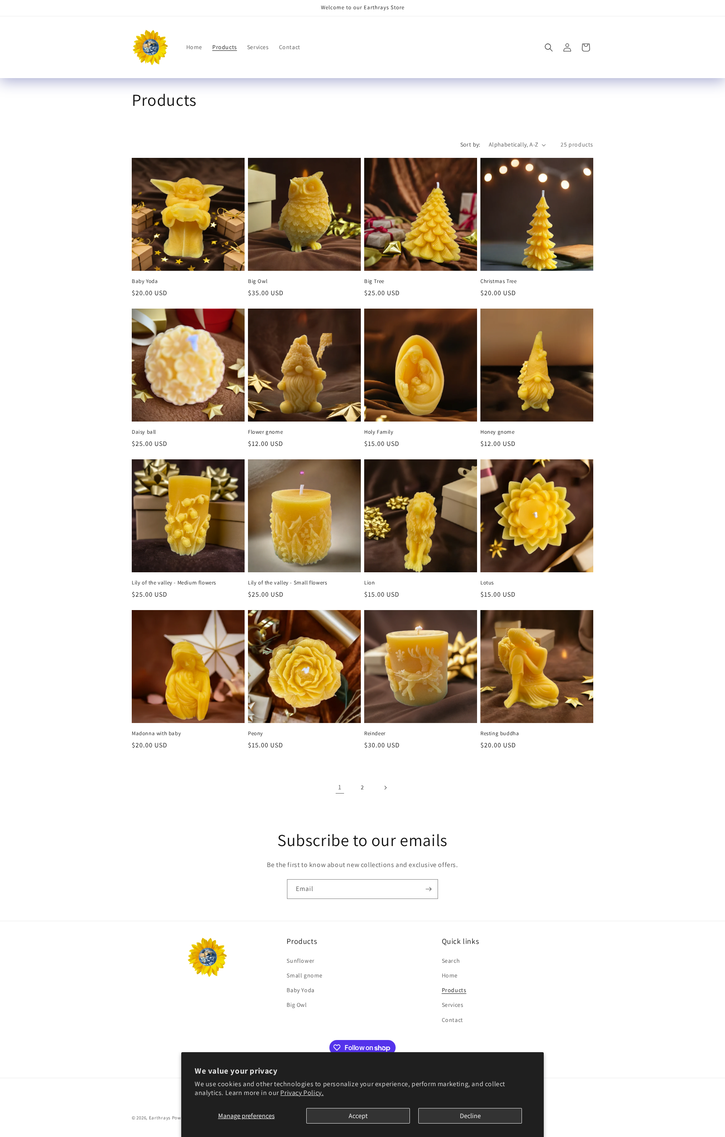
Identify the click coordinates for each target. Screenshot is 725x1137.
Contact (452, 1020)
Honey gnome (497, 432)
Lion (369, 582)
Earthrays (160, 1118)
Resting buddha (499, 733)
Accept (358, 1115)
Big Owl (257, 281)
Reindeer (375, 733)
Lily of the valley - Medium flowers (174, 582)
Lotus (487, 582)
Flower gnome (265, 432)
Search (451, 960)
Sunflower (300, 960)
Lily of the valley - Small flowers (287, 582)
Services (453, 1005)
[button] (549, 47)
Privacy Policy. (301, 1092)
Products (454, 990)
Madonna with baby (156, 733)
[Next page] (385, 787)
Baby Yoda (145, 281)
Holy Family (379, 432)
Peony (255, 733)
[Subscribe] (428, 889)
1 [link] (340, 787)
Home (450, 975)
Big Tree (374, 281)
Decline (470, 1115)
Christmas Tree (498, 281)
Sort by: (470, 144)
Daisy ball (144, 432)
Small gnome (305, 975)
